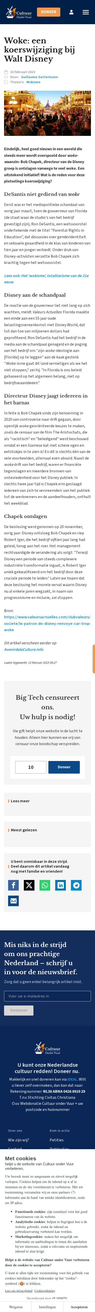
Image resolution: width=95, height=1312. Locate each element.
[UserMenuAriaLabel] (71, 12)
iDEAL (72, 1079)
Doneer (48, 12)
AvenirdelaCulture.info (23, 649)
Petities (57, 1140)
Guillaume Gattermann (39, 77)
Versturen (18, 1010)
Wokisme (33, 82)
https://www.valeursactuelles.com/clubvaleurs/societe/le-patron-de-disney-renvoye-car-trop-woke (47, 623)
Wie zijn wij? (18, 1140)
